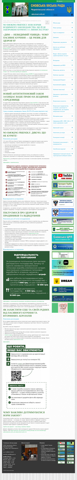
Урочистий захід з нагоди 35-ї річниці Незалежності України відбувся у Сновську (48, 456)
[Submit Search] (57, 1)
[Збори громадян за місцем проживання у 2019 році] (29, 452)
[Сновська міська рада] (38, 9)
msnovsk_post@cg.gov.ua (9, 454)
